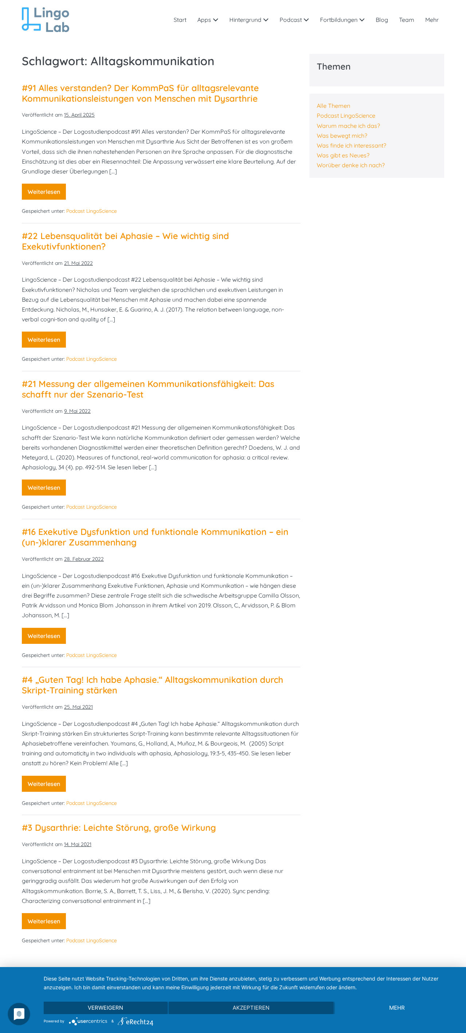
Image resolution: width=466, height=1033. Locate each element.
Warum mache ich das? (348, 125)
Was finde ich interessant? (351, 145)
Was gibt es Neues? (343, 155)
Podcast (291, 19)
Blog (382, 19)
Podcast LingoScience (91, 211)
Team (406, 19)
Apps (205, 19)
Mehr (432, 19)
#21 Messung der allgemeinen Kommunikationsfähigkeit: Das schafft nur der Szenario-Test (148, 389)
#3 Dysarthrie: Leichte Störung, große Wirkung (119, 827)
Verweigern (105, 1007)
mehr (397, 1007)
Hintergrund (246, 19)
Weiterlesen (47, 194)
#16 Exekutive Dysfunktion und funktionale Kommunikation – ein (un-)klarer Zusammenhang (155, 537)
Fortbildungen (339, 19)
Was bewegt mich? (342, 135)
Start (180, 19)
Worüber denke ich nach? (351, 165)
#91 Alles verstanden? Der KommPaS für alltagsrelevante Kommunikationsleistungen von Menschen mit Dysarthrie (140, 93)
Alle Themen (333, 105)
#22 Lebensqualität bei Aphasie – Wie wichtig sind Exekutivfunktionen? (125, 241)
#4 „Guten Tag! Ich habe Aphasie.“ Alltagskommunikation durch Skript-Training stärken (152, 685)
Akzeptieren (251, 1007)
